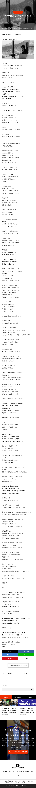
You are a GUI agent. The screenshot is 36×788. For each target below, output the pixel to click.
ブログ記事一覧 (17, 781)
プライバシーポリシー (31, 781)
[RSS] (18, 775)
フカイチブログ (18, 12)
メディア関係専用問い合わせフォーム (7, 781)
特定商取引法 (23, 781)
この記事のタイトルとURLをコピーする (18, 665)
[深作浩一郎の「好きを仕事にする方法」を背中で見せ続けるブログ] (8, 2)
